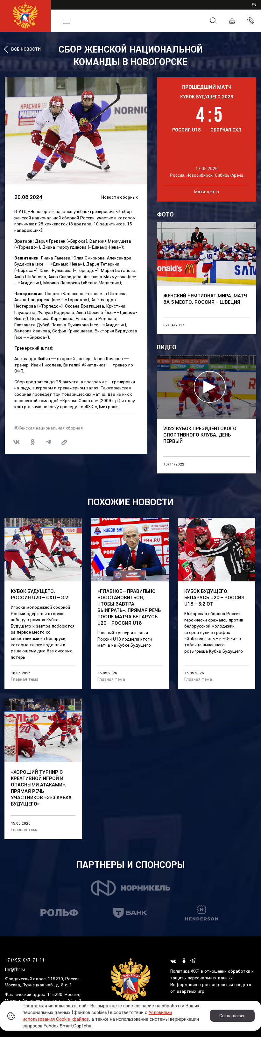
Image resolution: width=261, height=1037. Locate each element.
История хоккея (121, 20)
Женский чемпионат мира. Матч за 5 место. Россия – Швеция (205, 298)
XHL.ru (182, 8)
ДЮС (149, 8)
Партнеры (220, 8)
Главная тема (25, 679)
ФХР (150, 20)
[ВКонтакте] (16, 442)
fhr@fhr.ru (15, 969)
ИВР (164, 8)
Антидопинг (175, 21)
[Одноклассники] (32, 442)
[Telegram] (48, 442)
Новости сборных (119, 197)
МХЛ (99, 8)
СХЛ (133, 8)
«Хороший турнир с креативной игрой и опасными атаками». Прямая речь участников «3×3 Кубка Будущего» (41, 788)
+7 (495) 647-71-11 (25, 960)
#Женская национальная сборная (48, 428)
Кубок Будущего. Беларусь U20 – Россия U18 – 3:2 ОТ (214, 597)
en (254, 4)
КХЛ (52, 8)
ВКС (199, 8)
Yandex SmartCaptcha (67, 1026)
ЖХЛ (83, 8)
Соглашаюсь (232, 1016)
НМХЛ (116, 8)
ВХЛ (67, 8)
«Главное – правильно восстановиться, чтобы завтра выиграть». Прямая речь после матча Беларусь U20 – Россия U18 (129, 607)
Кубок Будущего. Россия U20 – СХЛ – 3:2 (39, 594)
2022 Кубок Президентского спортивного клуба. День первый (199, 434)
